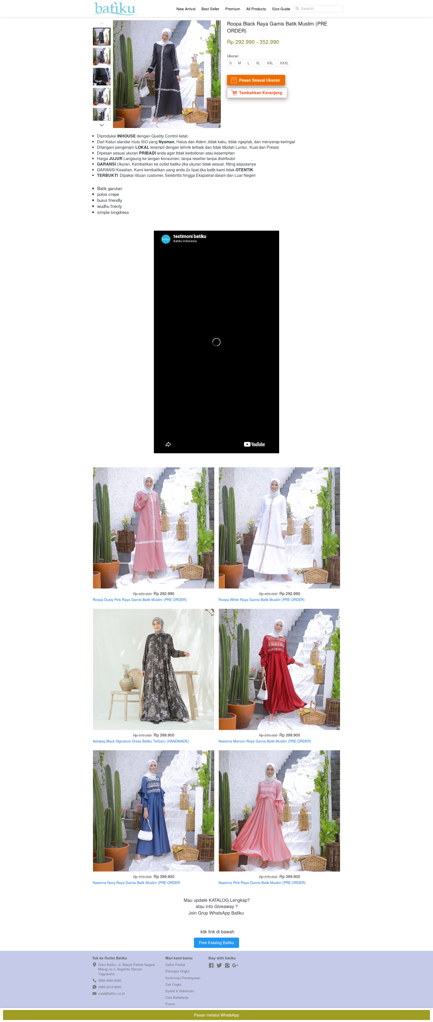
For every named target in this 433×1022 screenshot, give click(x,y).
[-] (211, 965)
